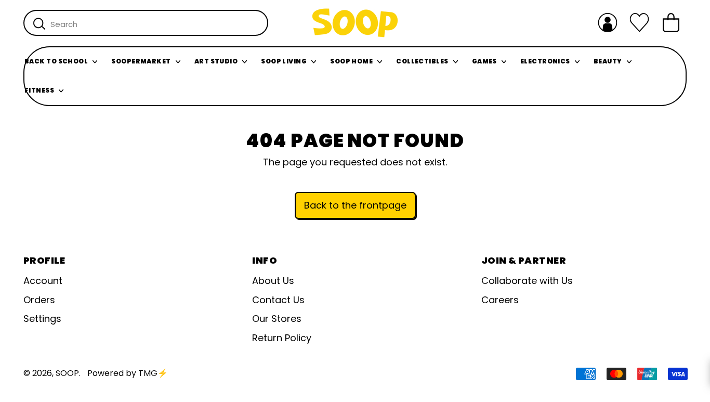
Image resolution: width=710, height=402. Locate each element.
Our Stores (276, 318)
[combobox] (145, 23)
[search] (39, 23)
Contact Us (278, 299)
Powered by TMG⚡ (127, 373)
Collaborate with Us (527, 280)
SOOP (67, 373)
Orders (39, 299)
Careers (500, 299)
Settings (42, 318)
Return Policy (281, 337)
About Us (273, 280)
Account (42, 280)
